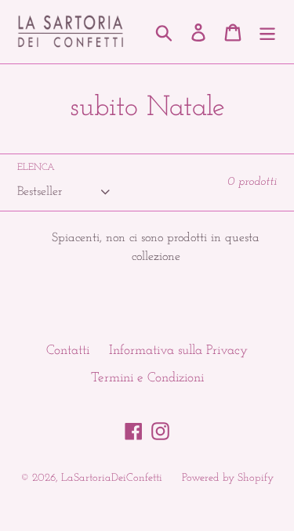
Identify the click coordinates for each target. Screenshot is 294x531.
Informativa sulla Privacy (178, 350)
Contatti (67, 350)
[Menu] (267, 32)
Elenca (36, 167)
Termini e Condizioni (147, 378)
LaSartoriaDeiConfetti (111, 478)
